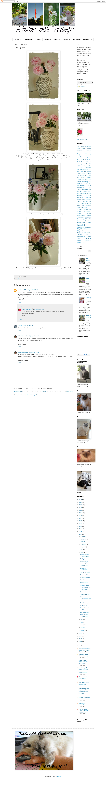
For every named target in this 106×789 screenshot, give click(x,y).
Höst (90, 179)
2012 (80, 633)
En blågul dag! (84, 603)
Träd (89, 223)
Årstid (79, 243)
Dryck (82, 166)
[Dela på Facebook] (23, 276)
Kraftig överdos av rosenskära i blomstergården (83, 670)
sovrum (79, 217)
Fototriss (82, 167)
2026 (80, 499)
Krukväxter (80, 186)
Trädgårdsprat (84, 565)
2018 (80, 521)
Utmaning (88, 234)
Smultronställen (81, 215)
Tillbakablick (88, 219)
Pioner (19, 278)
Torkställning (88, 221)
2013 (80, 534)
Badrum (89, 150)
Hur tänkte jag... (84, 612)
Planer (83, 201)
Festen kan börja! (84, 575)
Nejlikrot (79, 199)
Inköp (79, 182)
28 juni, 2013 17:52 (33, 290)
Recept (38, 39)
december (83, 536)
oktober (83, 541)
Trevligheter (81, 223)
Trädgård (81, 224)
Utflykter (79, 234)
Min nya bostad (87, 191)
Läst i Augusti (82, 684)
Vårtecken (87, 238)
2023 (80, 507)
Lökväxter (85, 189)
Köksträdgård (80, 187)
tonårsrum (82, 221)
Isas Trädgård (83, 668)
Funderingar (83, 169)
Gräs (78, 175)
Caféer (83, 162)
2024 (80, 505)
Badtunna (79, 152)
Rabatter (88, 205)
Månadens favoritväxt (84, 195)
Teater (78, 219)
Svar (21, 306)
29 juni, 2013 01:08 (34, 336)
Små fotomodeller (85, 594)
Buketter (84, 160)
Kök (89, 186)
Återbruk (83, 242)
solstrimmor (82, 703)
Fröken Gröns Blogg (84, 649)
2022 (80, 510)
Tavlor (89, 217)
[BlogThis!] (20, 276)
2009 (80, 641)
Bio (90, 152)
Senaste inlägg (18, 391)
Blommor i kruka (84, 158)
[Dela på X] (22, 276)
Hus (83, 179)
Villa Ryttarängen (84, 683)
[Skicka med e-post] (19, 276)
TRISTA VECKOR (83, 699)
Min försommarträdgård (85, 598)
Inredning (85, 182)
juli (82, 549)
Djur (78, 166)
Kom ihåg (88, 184)
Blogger (59, 776)
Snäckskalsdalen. (22, 290)
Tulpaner (80, 233)
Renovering (87, 209)
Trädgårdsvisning (81, 231)
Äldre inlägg (69, 391)
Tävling (89, 233)
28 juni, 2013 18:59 (39, 309)
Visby (78, 238)
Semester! (82, 592)
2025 (80, 502)
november (83, 539)
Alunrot (83, 148)
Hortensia (88, 177)
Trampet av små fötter (84, 608)
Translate (82, 86)
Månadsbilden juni (85, 577)
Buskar (89, 160)
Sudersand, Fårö (83, 712)
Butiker (79, 162)
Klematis (83, 184)
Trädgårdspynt (80, 227)
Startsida (44, 391)
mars (82, 625)
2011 (80, 636)
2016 (80, 526)
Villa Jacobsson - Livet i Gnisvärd (83, 709)
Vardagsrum (81, 236)
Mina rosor (29, 39)
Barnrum (85, 152)
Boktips (79, 160)
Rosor (79, 213)
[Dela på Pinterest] (25, 276)
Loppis (89, 187)
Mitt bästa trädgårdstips (88, 317)
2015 (80, 528)
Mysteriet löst (83, 605)
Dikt (90, 164)
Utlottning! (88, 298)
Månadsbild (80, 197)
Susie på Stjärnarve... (85, 697)
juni (82, 552)
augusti (83, 547)
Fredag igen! (83, 559)
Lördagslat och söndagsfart (84, 615)
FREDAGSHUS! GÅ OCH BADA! (84, 662)
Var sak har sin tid (85, 572)
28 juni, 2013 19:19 (28, 325)
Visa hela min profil (82, 139)
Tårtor (85, 233)
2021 (80, 513)
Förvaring (89, 171)
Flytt (78, 167)
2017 (80, 523)
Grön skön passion (23, 336)
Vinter (89, 236)
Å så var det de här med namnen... (85, 588)
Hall (85, 175)
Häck (86, 179)
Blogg (78, 154)
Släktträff (88, 213)
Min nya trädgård (81, 193)
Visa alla (89, 716)
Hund (79, 179)
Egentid (82, 580)
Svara (19, 302)
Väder (79, 241)
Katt (78, 184)
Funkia (89, 169)
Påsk (83, 205)
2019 (80, 518)
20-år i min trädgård (82, 146)
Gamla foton (81, 173)
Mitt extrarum (88, 259)
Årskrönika (88, 241)
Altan (78, 148)
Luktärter (79, 189)
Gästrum (82, 175)
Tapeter (86, 217)
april (82, 622)
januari (82, 630)
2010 (80, 639)
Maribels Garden (83, 654)
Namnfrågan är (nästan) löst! (84, 562)
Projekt (82, 203)
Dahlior (86, 164)
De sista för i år (83, 705)
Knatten (20, 325)
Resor (79, 211)
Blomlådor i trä (84, 582)
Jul (90, 181)
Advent (89, 146)
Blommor (88, 156)
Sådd (82, 217)
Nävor (83, 199)
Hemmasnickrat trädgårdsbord (84, 555)
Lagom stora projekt (84, 650)
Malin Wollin (82, 660)
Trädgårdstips (88, 227)
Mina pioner (87, 39)
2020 (80, 515)
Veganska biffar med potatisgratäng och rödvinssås (84, 691)
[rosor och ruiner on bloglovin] (83, 355)
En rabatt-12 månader (52, 39)
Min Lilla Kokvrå (84, 688)
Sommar (89, 215)
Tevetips (83, 219)
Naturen (88, 197)
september (83, 544)
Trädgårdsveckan (84, 585)
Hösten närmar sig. (84, 656)
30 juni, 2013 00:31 (34, 352)
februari (83, 627)
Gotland (88, 173)
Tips (78, 221)
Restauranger (87, 211)
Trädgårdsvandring (82, 229)
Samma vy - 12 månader (71, 39)
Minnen (89, 193)
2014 (80, 531)
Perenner (88, 199)
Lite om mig (18, 39)
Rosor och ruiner (27, 309)
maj (82, 619)
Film (90, 166)
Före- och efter (81, 171)
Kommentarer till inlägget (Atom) (31, 395)
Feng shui (86, 166)
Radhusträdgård (82, 207)
